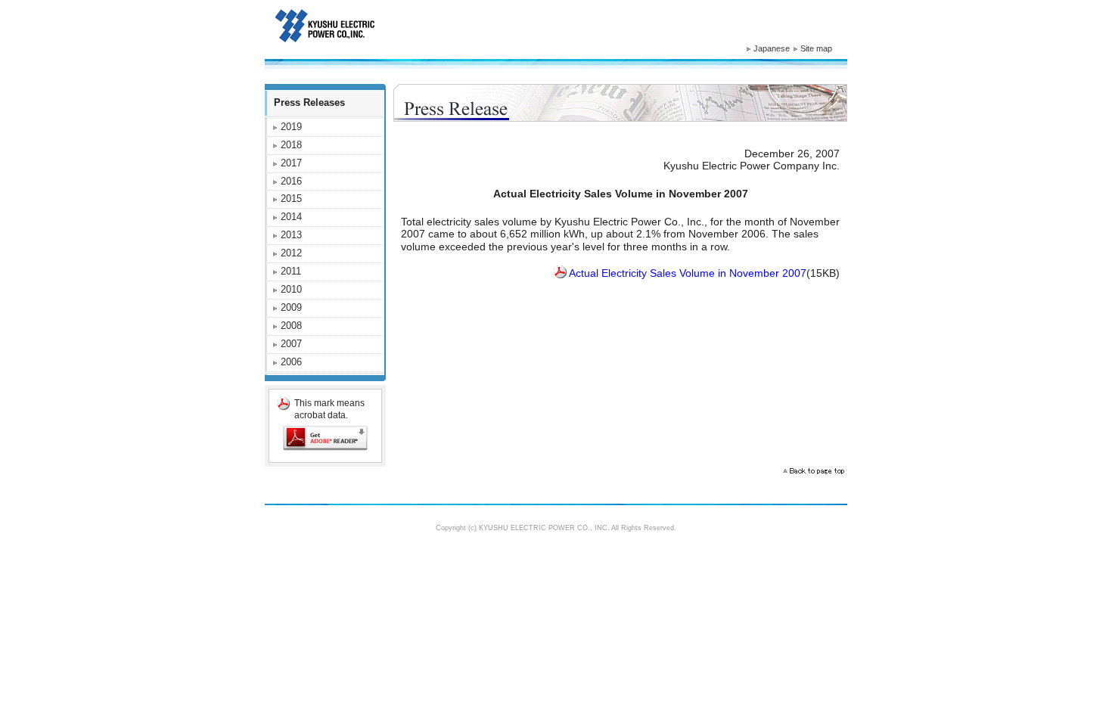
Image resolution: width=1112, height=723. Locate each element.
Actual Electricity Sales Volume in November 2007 (687, 273)
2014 (291, 216)
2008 (291, 325)
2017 (291, 163)
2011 (291, 271)
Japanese (771, 48)
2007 (291, 343)
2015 (291, 198)
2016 (291, 181)
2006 (291, 362)
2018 (291, 144)
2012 (291, 253)
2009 (291, 307)
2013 (291, 234)
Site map (816, 48)
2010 (291, 289)
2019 (291, 126)
